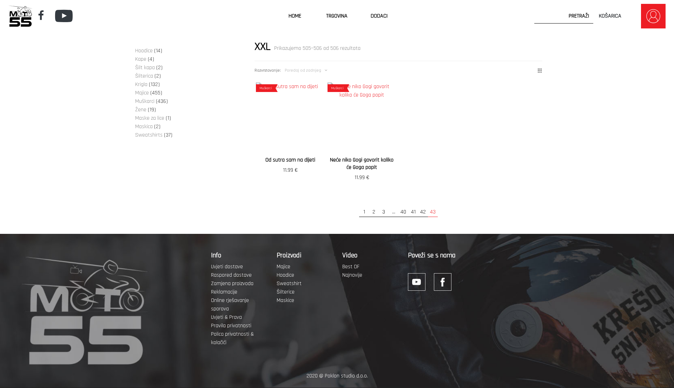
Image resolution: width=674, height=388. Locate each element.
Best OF (350, 266)
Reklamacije (224, 292)
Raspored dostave (231, 275)
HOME (295, 16)
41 (413, 212)
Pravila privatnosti (231, 325)
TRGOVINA (337, 16)
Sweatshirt (289, 283)
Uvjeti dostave (227, 266)
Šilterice (286, 292)
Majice (283, 266)
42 (423, 212)
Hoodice (285, 275)
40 (403, 212)
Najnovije (352, 275)
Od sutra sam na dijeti (290, 160)
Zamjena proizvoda (232, 283)
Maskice (285, 300)
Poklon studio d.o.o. (346, 376)
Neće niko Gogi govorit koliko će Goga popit (362, 163)
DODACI (379, 16)
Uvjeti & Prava (226, 317)
